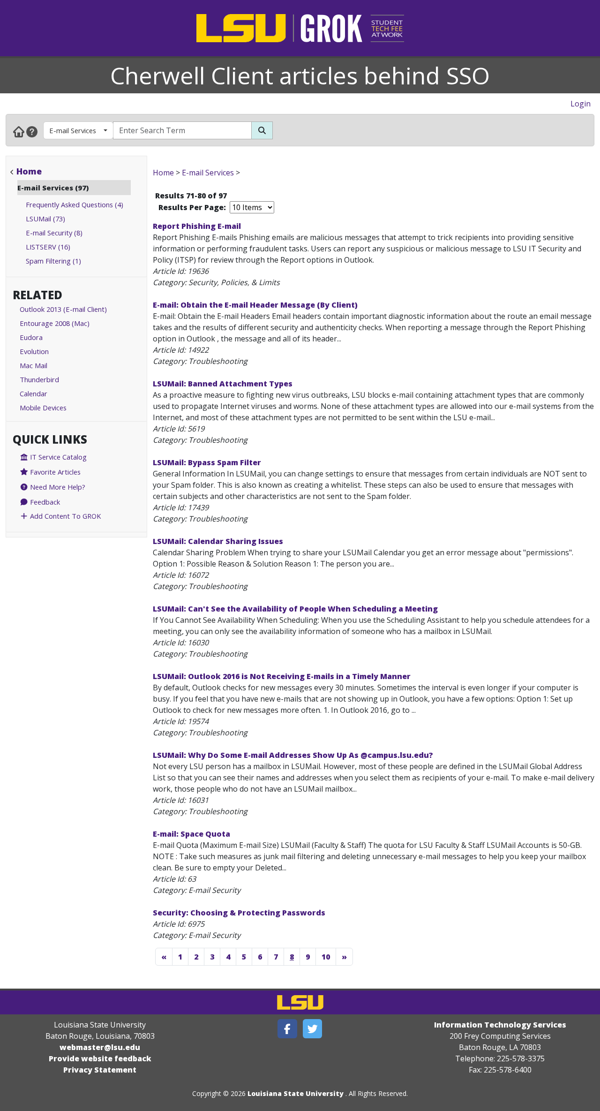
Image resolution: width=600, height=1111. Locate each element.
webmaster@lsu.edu (100, 1047)
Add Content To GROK (64, 516)
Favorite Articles (54, 471)
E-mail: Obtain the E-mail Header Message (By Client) (255, 305)
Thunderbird (39, 379)
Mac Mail (33, 365)
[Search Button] (262, 130)
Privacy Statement (99, 1070)
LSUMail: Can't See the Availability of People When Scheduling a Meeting (295, 609)
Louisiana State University (296, 1093)
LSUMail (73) (45, 218)
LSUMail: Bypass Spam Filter (207, 462)
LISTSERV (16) (48, 246)
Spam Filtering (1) (53, 260)
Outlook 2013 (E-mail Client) (63, 309)
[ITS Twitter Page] (312, 1028)
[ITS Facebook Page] (287, 1028)
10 (326, 957)
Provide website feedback (100, 1058)
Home (29, 171)
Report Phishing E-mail (197, 226)
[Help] (32, 131)
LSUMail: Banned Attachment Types (222, 383)
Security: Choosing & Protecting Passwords (239, 912)
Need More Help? (56, 486)
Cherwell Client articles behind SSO (300, 75)
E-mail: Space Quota (191, 834)
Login (580, 103)
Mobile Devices (43, 407)
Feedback (44, 501)
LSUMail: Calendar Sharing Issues (218, 541)
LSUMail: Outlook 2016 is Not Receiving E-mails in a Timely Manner (282, 676)
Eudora (31, 337)
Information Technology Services (500, 1025)
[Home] (18, 131)
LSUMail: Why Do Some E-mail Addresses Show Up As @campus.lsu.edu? (293, 755)
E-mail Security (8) (54, 232)
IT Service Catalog (57, 456)
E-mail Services (72, 130)
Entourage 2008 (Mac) (55, 323)
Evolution (34, 351)
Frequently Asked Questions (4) (74, 204)
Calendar (33, 393)
